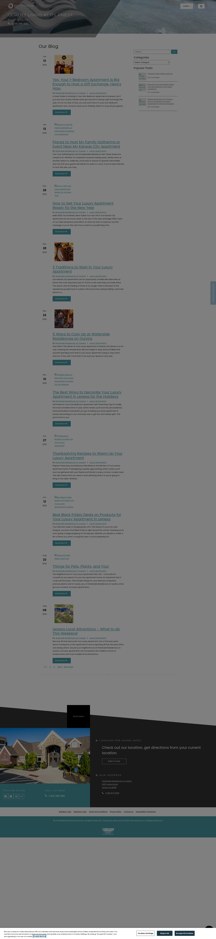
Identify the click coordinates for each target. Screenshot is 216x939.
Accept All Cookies (184, 933)
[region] (108, 933)
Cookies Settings (145, 933)
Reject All (164, 933)
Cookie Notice (39, 936)
